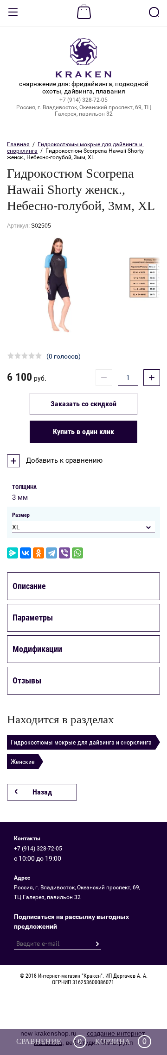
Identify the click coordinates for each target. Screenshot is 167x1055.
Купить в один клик (83, 431)
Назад (42, 792)
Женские (23, 761)
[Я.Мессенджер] (12, 553)
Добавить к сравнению (63, 460)
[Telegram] (51, 553)
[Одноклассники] (38, 553)
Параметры (33, 617)
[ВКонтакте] (25, 553)
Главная (18, 144)
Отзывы (27, 680)
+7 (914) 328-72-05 (83, 100)
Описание (29, 586)
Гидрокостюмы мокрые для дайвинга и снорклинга (81, 742)
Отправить (97, 944)
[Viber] (64, 553)
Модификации (37, 649)
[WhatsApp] (77, 553)
